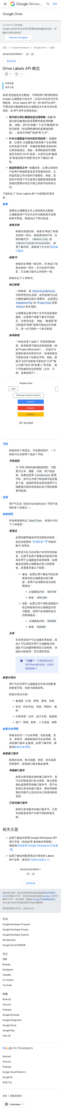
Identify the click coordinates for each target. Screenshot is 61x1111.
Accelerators (9, 940)
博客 (5, 959)
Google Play (9, 1030)
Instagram (8, 969)
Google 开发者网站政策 (44, 899)
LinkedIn (7, 975)
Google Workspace (20, 47)
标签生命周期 (22, 746)
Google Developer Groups (15, 929)
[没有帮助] (32, 54)
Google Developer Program (16, 924)
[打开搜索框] (48, 4)
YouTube (7, 985)
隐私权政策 (16, 1095)
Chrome (7, 1004)
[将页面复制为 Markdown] (17, 74)
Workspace (36, 4)
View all (6, 1035)
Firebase (7, 1009)
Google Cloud (9, 1025)
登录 (55, 4)
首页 (5, 47)
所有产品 (7, 1082)
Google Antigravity (12, 1020)
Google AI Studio (11, 1015)
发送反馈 (11, 61)
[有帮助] (27, 54)
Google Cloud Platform (14, 1072)
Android (7, 999)
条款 (5, 1095)
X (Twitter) (8, 980)
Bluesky (7, 964)
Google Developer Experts (16, 934)
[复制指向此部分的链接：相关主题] (21, 830)
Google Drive (12, 14)
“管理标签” (38, 541)
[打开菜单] (5, 4)
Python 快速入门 (39, 859)
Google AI (7, 1077)
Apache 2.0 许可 (50, 896)
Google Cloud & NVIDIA (14, 945)
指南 (52, 47)
